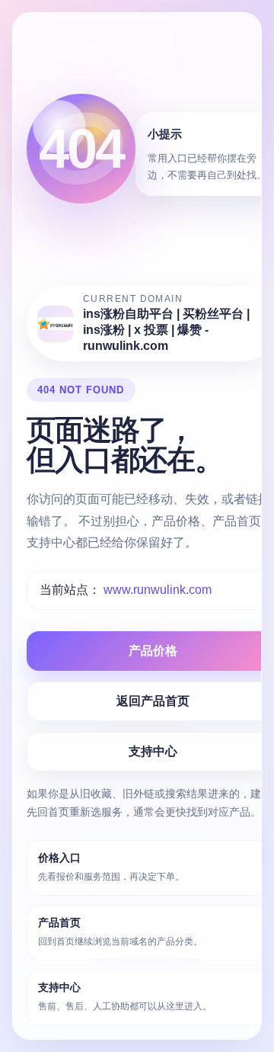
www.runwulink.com (158, 589)
